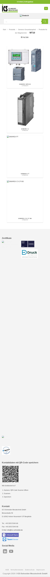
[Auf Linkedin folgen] (5, 551)
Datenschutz (30, 570)
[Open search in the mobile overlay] (26, 21)
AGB (7, 570)
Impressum (40, 570)
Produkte (12, 29)
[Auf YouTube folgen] (11, 551)
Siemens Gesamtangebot (27, 29)
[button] (46, 8)
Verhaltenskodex (17, 570)
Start (4, 29)
